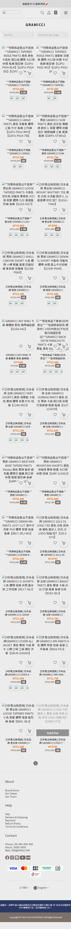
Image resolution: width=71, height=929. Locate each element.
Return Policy (13, 823)
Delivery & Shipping (16, 817)
